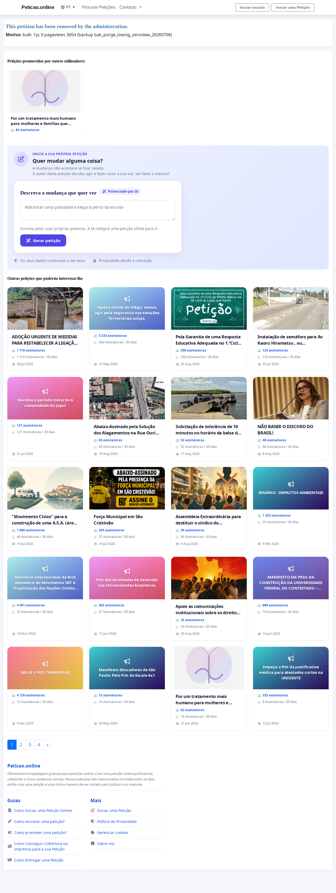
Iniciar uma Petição (293, 7)
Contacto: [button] (128, 7)
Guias (13, 800)
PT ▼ (71, 7)
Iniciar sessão (252, 7)
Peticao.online (38, 7)
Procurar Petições (98, 7)
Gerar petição (46, 240)
